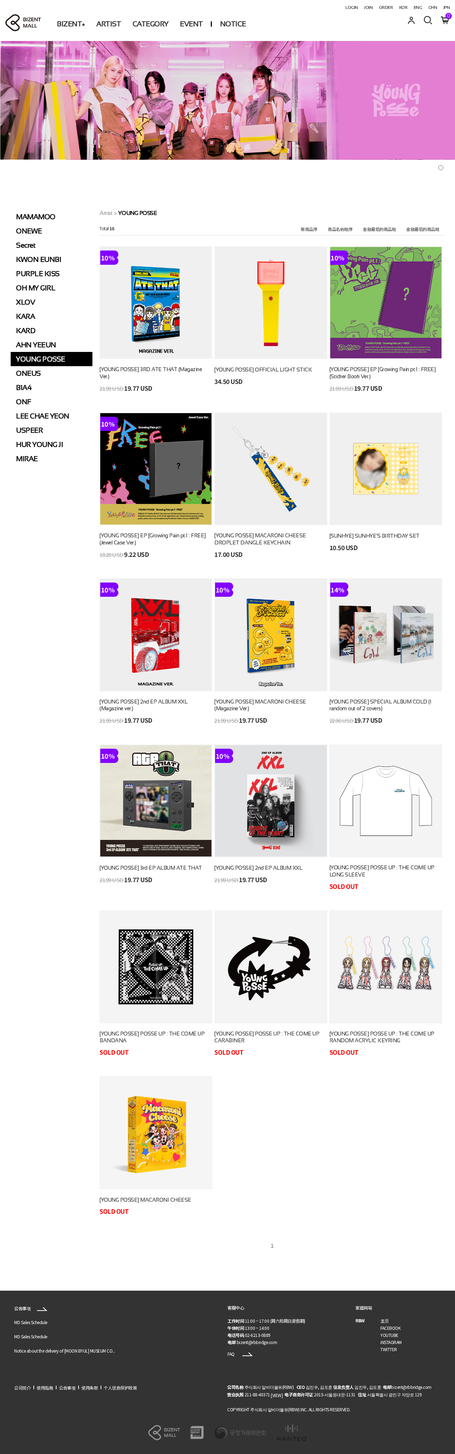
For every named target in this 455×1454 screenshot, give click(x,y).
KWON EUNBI (38, 259)
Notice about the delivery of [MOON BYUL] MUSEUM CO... (64, 1351)
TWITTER (388, 1349)
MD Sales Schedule (30, 1322)
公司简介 (22, 1388)
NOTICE (233, 24)
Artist (106, 213)
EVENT (191, 24)
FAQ (231, 1353)
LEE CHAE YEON (42, 416)
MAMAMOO (35, 217)
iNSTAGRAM (391, 1342)
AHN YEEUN (36, 345)
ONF (23, 402)
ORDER (386, 7)
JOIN (368, 7)
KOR (403, 7)
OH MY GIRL (35, 288)
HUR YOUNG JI (39, 444)
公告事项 (23, 1308)
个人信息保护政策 (120, 1388)
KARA (25, 316)
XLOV (25, 302)
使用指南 (45, 1388)
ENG (418, 7)
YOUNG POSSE (40, 359)
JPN (446, 7)
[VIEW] (277, 1395)
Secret (25, 245)
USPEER (29, 430)
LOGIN (352, 7)
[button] (440, 167)
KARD (25, 330)
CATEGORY (150, 24)
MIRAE (27, 459)
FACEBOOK (390, 1328)
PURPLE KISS (38, 274)
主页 (384, 1321)
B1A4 (24, 387)
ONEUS (28, 373)
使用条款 (89, 1388)
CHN (432, 7)
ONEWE (29, 231)
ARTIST (108, 24)
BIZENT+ (71, 24)
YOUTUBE (389, 1335)
